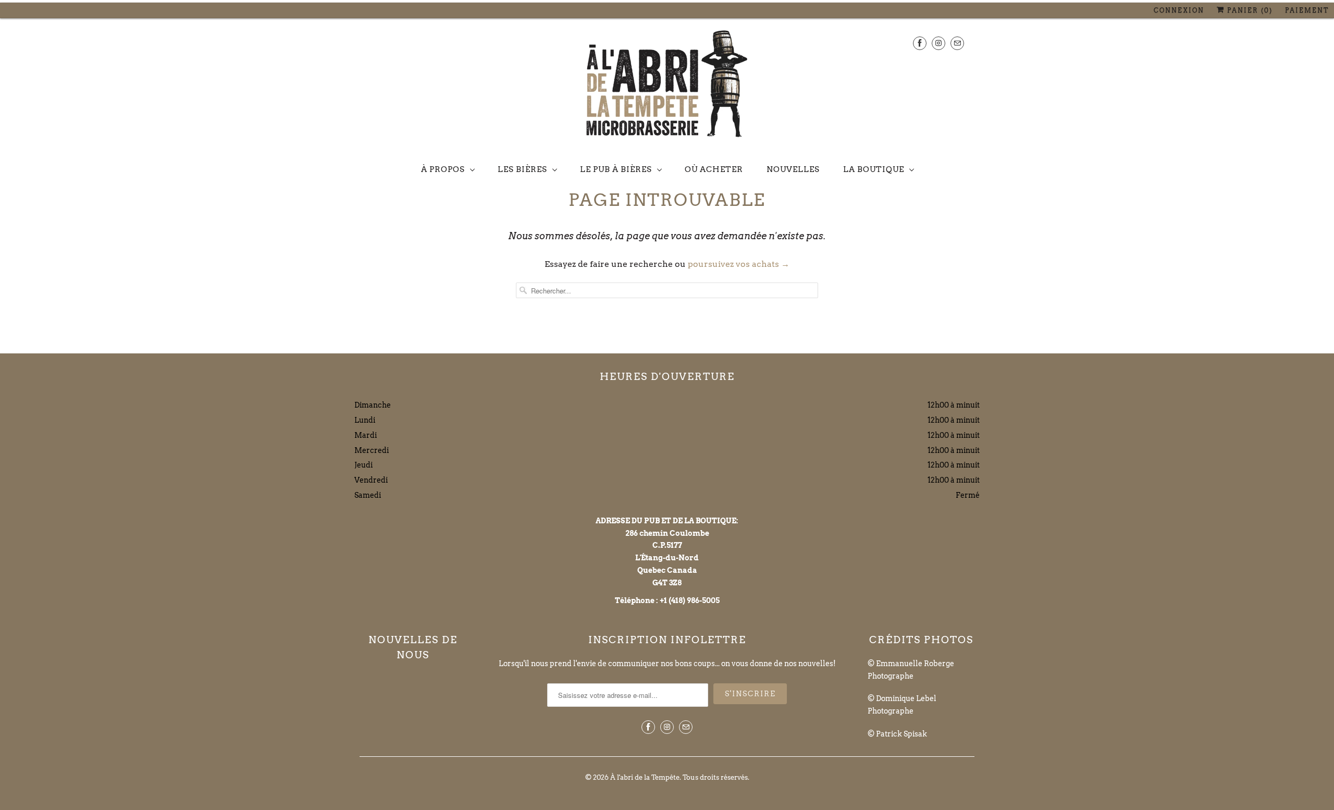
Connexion (1179, 10)
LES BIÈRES (522, 169)
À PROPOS (443, 169)
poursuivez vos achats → (738, 264)
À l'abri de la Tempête (645, 777)
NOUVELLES (793, 169)
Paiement (1307, 10)
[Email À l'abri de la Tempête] (957, 43)
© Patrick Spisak (897, 734)
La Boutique (873, 169)
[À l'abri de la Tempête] (667, 86)
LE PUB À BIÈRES (616, 169)
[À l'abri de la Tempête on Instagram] (938, 43)
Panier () (1249, 10)
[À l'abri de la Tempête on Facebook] (920, 43)
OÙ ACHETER (714, 169)
